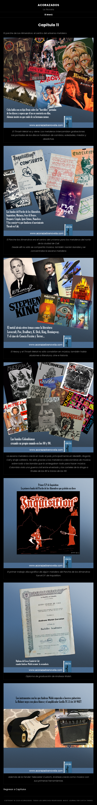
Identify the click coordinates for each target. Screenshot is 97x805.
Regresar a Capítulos (15, 789)
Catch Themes (86, 801)
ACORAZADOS (48, 5)
